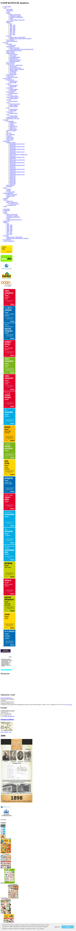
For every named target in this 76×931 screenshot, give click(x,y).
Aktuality (6, 198)
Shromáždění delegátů (15, 57)
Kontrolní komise (14, 58)
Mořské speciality (14, 126)
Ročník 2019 (13, 161)
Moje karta (9, 44)
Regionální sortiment (11, 130)
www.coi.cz (69, 704)
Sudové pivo (12, 127)
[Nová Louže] (6, 270)
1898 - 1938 (12, 25)
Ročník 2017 (13, 166)
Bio (7, 131)
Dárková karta (10, 139)
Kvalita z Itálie (10, 137)
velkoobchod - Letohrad (15, 16)
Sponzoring (9, 186)
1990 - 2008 (12, 30)
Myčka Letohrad (13, 106)
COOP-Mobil (13, 71)
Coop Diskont (10, 87)
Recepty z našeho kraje (12, 202)
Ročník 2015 (13, 170)
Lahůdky (12, 123)
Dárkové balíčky (13, 129)
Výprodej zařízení (11, 191)
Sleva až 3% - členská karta (16, 65)
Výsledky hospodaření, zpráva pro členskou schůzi (21, 49)
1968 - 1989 (12, 29)
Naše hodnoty (10, 10)
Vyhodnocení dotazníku (12, 77)
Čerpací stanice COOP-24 (13, 97)
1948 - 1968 (12, 28)
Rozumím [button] (67, 927)
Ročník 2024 (13, 147)
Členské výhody (10, 64)
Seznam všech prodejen (12, 117)
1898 (11, 24)
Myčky (8, 102)
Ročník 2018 (13, 163)
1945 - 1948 (12, 26)
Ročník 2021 (13, 155)
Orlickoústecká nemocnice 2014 (17, 174)
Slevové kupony (13, 66)
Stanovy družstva (11, 52)
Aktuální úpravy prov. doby (13, 118)
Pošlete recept (10, 201)
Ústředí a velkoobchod (12, 194)
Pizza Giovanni (10, 138)
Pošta (8, 114)
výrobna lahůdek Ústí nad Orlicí (17, 20)
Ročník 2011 (13, 178)
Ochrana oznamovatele (12, 41)
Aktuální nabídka (14, 70)
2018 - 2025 (12, 34)
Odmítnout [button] (57, 927)
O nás (5, 8)
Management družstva (15, 61)
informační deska (11, 46)
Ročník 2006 (13, 182)
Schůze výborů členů (14, 48)
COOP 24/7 (9, 94)
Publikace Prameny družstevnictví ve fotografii (20, 38)
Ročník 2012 (13, 177)
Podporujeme (7, 141)
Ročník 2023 (13, 150)
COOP (8, 12)
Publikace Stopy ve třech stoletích (17, 37)
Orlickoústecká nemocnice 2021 (17, 157)
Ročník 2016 (13, 167)
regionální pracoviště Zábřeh (16, 17)
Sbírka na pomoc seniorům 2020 (17, 159)
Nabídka (9, 190)
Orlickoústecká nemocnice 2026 (17, 143)
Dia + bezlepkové (11, 134)
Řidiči (8, 197)
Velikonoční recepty (14, 203)
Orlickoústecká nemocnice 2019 (17, 162)
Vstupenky (9, 135)
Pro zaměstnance (10, 40)
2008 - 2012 (12, 32)
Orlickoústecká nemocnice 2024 (17, 149)
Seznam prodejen (8, 78)
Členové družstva (14, 54)
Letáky (5, 206)
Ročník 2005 (13, 183)
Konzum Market (10, 79)
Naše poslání (10, 9)
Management (10, 21)
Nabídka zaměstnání (8, 193)
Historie (8, 22)
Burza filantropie (10, 185)
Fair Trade (9, 133)
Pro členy (6, 42)
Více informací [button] (40, 928)
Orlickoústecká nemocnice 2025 (17, 146)
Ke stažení (9, 36)
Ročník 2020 (13, 158)
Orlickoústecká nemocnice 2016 (17, 169)
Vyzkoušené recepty (11, 205)
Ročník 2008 (13, 179)
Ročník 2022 (13, 153)
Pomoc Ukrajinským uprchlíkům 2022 (18, 154)
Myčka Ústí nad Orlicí (15, 103)
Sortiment (6, 119)
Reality (5, 187)
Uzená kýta (12, 125)
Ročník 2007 (13, 181)
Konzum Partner (10, 91)
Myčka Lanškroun (14, 105)
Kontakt (8, 13)
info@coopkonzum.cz (9, 716)
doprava (11, 18)
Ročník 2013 (13, 175)
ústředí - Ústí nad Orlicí (15, 14)
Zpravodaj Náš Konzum (15, 67)
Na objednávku (10, 121)
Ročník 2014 (13, 173)
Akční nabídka (13, 82)
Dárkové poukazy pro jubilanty (17, 69)
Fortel (8, 107)
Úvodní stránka (7, 6)
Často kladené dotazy (12, 74)
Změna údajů (13, 45)
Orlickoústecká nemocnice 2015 (17, 171)
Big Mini (9, 99)
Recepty (5, 199)
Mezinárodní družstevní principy (14, 50)
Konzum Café (10, 111)
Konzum (9, 83)
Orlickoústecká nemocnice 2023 (17, 151)
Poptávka (9, 189)
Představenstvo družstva (15, 60)
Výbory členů (13, 56)
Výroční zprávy (10, 75)
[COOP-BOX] (6, 261)
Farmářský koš (13, 122)
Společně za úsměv (11, 142)
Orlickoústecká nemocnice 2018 (17, 165)
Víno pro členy (13, 73)
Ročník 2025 (13, 145)
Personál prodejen (11, 195)
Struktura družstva (11, 53)
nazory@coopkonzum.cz (6, 698)
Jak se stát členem (11, 62)
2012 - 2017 (12, 33)
